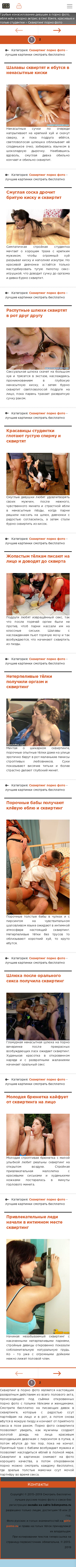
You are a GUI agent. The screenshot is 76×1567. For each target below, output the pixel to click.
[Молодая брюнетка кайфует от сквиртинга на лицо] (38, 1135)
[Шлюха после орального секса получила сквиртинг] (38, 1016)
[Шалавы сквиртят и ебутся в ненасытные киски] (38, 105)
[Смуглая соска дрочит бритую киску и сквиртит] (38, 227)
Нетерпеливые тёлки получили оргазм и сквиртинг (29, 682)
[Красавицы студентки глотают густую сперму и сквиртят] (38, 474)
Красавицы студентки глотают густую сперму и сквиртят (33, 436)
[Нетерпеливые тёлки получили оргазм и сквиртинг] (38, 722)
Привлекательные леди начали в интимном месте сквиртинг (34, 1222)
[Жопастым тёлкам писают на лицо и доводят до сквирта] (38, 594)
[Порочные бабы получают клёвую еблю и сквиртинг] (38, 867)
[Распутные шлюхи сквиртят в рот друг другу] (38, 348)
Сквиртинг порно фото (47, 50)
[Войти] (19, 6)
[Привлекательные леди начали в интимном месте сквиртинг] (38, 1286)
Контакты (38, 1484)
